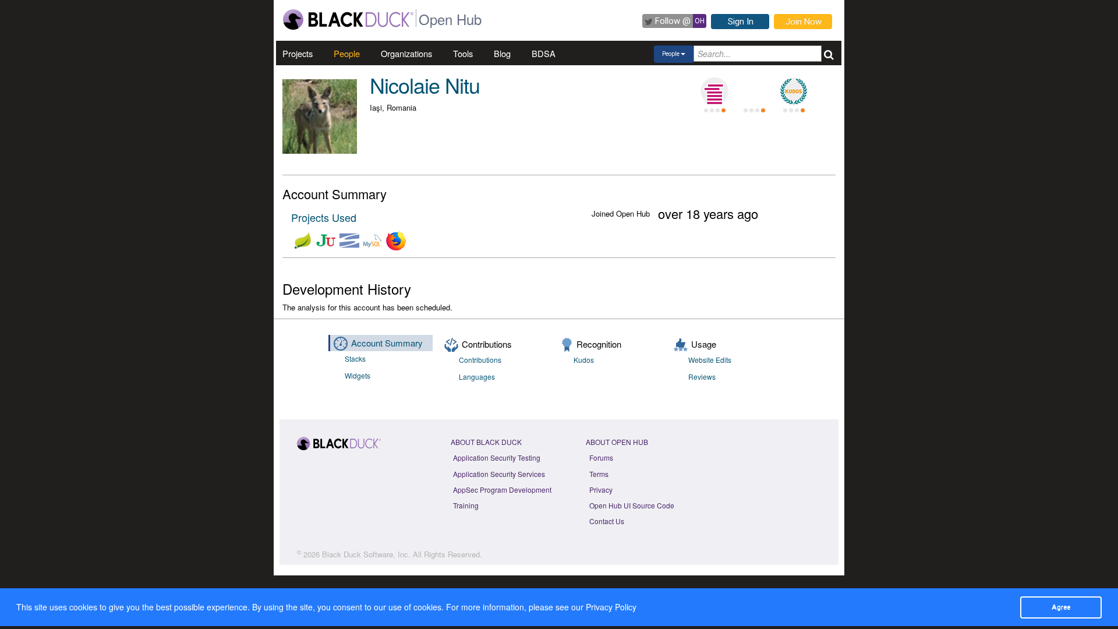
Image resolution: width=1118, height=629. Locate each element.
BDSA (544, 53)
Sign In (740, 21)
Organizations (406, 53)
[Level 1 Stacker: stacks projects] (714, 91)
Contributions (480, 360)
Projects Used (323, 217)
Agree (1061, 607)
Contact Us (606, 521)
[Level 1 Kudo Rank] (794, 91)
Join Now (804, 21)
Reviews (702, 376)
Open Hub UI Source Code (631, 505)
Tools (463, 53)
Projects (297, 53)
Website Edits (709, 360)
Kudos (584, 360)
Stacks (355, 358)
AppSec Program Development (502, 489)
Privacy (601, 489)
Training (466, 505)
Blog (502, 53)
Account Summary (387, 343)
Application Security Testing (496, 457)
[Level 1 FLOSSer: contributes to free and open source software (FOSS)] (754, 91)
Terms (598, 474)
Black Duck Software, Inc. (366, 554)
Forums (601, 457)
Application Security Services (499, 474)
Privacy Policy (611, 607)
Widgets (357, 375)
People (347, 53)
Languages (477, 376)
